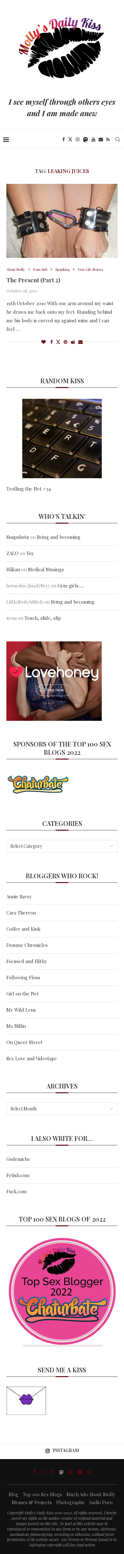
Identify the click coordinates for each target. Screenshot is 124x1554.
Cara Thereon (21, 912)
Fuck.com (16, 1191)
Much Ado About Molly (90, 1494)
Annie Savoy (19, 896)
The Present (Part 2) (33, 280)
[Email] (101, 139)
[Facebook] (63, 139)
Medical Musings (46, 569)
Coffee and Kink (23, 929)
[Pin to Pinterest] (65, 342)
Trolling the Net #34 (28, 489)
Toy (30, 553)
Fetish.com (17, 1175)
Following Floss (23, 977)
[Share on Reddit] (73, 342)
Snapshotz (17, 537)
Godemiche (18, 1159)
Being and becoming (58, 537)
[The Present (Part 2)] (62, 221)
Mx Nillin (16, 1026)
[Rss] (108, 139)
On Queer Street (24, 1042)
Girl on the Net (22, 993)
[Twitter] (70, 139)
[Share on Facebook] (51, 342)
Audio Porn (101, 1502)
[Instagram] (77, 139)
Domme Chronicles (27, 945)
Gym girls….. (71, 585)
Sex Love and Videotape (31, 1058)
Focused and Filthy (26, 961)
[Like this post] (43, 342)
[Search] (117, 139)
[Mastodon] (85, 139)
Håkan (13, 569)
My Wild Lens (21, 1010)
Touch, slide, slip (42, 618)
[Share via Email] (80, 342)
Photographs (70, 1502)
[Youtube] (93, 139)
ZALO (12, 553)
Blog (13, 1494)
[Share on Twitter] (58, 342)
